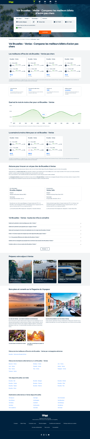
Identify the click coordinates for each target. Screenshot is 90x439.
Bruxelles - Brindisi (62, 380)
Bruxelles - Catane (13, 383)
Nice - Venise (12, 368)
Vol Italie (22, 39)
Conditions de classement (55, 423)
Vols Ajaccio (11, 397)
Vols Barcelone (61, 400)
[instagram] (44, 434)
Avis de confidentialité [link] (37, 427)
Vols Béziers (60, 405)
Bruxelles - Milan (61, 383)
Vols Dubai (60, 407)
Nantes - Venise (61, 366)
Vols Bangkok (36, 400)
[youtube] (48, 434)
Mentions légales (42, 423)
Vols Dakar (35, 407)
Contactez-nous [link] (32, 423)
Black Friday (23, 423)
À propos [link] (16, 423)
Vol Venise (28, 39)
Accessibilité (55, 427)
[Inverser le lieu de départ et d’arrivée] (33, 22)
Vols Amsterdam (61, 397)
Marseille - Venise (37, 366)
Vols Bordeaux (61, 402)
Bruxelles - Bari (12, 380)
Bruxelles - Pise (61, 385)
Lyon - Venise (12, 366)
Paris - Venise (36, 368)
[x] (46, 434)
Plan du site (47, 427)
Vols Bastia (11, 402)
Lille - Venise (60, 363)
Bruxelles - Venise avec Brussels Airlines (17, 354)
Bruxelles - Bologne (37, 380)
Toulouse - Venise (13, 371)
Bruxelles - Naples (13, 385)
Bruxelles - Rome (12, 388)
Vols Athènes (12, 400)
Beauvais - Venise (12, 363)
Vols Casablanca (12, 407)
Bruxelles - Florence (37, 383)
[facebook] (41, 434)
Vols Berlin (35, 402)
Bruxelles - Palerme (37, 385)
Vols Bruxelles (36, 405)
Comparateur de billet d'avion (14, 39)
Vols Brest (11, 405)
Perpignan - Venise (62, 368)
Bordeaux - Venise (37, 363)
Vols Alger (35, 397)
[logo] (11, 2)
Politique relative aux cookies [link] (70, 423)
